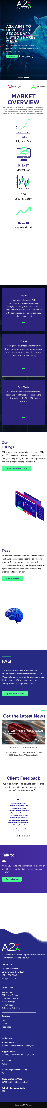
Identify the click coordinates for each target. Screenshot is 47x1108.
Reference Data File (11, 1008)
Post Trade (6, 1027)
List (3, 1020)
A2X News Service (10, 995)
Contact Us (7, 992)
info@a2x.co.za (9, 978)
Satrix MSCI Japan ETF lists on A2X (23, 748)
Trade (4, 1023)
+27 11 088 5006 (9, 975)
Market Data (7, 1005)
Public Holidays (8, 1001)
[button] (3, 5)
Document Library (10, 998)
